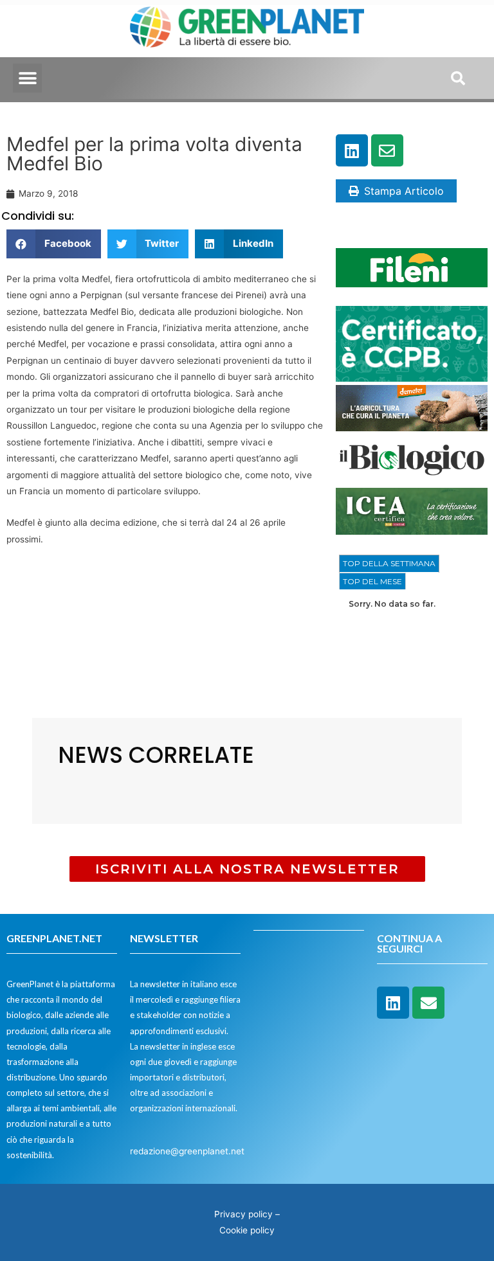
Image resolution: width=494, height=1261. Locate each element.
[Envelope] (387, 150)
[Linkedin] (352, 150)
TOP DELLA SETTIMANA (389, 563)
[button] (27, 78)
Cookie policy (247, 1230)
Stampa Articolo (404, 190)
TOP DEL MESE (372, 581)
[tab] (389, 564)
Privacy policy (243, 1214)
